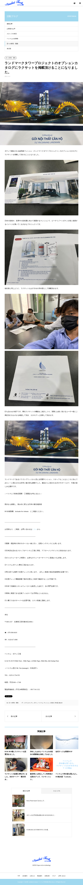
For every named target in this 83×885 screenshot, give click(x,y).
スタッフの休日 (12, 33)
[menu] (74, 3)
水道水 (52, 702)
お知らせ (32, 876)
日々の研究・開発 (12, 43)
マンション (47, 702)
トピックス (56, 791)
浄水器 (56, 702)
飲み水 (60, 702)
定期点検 (47, 876)
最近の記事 (26, 791)
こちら (34, 529)
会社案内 (24, 876)
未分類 (9, 48)
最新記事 (9, 24)
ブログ (54, 876)
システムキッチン (28, 702)
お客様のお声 (11, 29)
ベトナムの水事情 (12, 38)
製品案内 (39, 876)
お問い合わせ (61, 876)
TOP (19, 876)
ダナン (36, 702)
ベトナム (40, 702)
